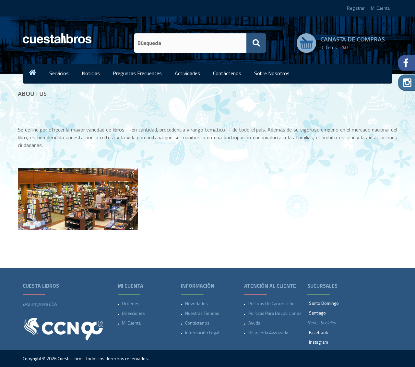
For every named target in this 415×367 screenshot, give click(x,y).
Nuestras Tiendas (202, 313)
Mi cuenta (131, 322)
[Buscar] (256, 43)
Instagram (318, 341)
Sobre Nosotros (272, 73)
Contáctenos (227, 73)
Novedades (196, 303)
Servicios (59, 73)
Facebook (318, 332)
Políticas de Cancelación (271, 303)
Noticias (91, 73)
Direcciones (133, 313)
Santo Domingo (324, 303)
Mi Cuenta (380, 8)
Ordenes (130, 303)
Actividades (187, 73)
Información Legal (202, 332)
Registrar (356, 8)
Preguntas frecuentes (137, 73)
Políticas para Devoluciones (275, 313)
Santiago (317, 312)
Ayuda (254, 322)
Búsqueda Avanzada (268, 332)
